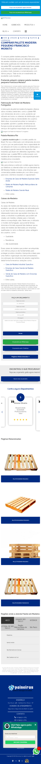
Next (39, 412)
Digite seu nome (20, 301)
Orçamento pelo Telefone (20, 348)
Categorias (13, 38)
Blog (5, 31)
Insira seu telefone (11, 733)
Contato (17, 31)
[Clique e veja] (20, 688)
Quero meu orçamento (20, 378)
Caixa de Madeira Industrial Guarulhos (19, 264)
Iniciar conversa (20, 742)
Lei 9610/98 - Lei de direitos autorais (20, 672)
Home (5, 25)
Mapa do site (20, 748)
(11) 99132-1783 (22, 717)
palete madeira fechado (33, 38)
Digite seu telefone (20, 312)
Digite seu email (20, 306)
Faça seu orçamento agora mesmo (20, 7)
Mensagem (20, 318)
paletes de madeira (23, 38)
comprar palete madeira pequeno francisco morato (5, 40)
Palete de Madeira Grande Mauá (17, 190)
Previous (2, 412)
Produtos (28, 25)
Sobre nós (15, 25)
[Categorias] (25, 31)
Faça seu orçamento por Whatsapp (20, 12)
